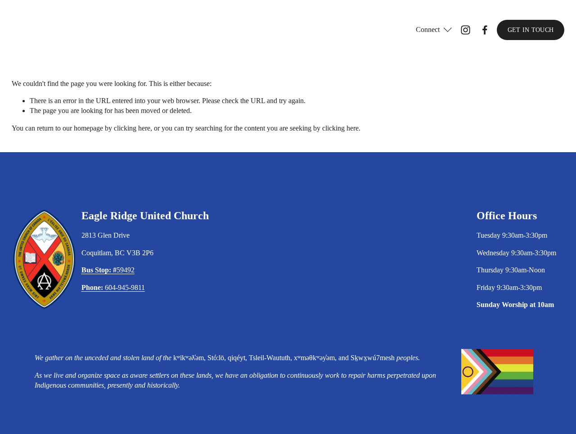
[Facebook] (484, 30)
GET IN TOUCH (531, 29)
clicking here (132, 128)
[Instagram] (465, 30)
